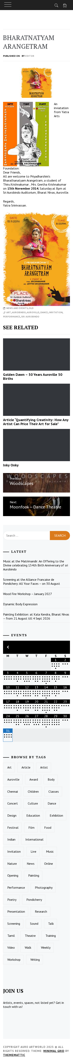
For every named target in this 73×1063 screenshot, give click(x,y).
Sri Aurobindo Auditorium (19, 192)
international (34, 839)
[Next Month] (65, 647)
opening (12, 875)
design (11, 815)
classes (53, 791)
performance (11, 316)
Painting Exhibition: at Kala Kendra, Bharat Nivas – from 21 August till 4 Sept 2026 (36, 616)
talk (51, 923)
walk (28, 947)
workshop (13, 960)
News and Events (17, 308)
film (31, 827)
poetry (11, 900)
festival (12, 827)
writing (35, 960)
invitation (55, 312)
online (48, 864)
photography (44, 887)
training (50, 936)
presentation (16, 911)
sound (34, 923)
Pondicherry (34, 900)
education (33, 815)
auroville (33, 312)
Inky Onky (11, 465)
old (31, 308)
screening (13, 923)
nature (12, 864)
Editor (29, 55)
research (41, 911)
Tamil (11, 936)
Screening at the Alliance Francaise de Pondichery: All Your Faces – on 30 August (31, 581)
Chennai (12, 791)
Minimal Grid (53, 1051)
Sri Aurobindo (30, 316)
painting (33, 875)
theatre (30, 936)
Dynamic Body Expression (20, 604)
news (30, 864)
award (33, 779)
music (50, 851)
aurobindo (19, 312)
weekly (45, 947)
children (33, 791)
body (51, 779)
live (33, 851)
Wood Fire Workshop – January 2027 (27, 594)
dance (44, 312)
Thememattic (14, 1055)
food (47, 827)
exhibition (56, 815)
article (25, 767)
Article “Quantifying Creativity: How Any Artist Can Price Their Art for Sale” (35, 421)
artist (44, 767)
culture (33, 803)
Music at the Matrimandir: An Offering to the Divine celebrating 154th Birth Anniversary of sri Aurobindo (35, 565)
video (11, 947)
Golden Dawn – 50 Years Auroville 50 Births (32, 376)
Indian (11, 839)
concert (12, 803)
